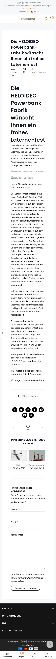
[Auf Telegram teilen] (41, 409)
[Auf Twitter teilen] (21, 409)
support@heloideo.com (30, 3)
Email (14, 522)
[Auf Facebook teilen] (14, 409)
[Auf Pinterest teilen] (28, 409)
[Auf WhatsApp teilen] (31, 415)
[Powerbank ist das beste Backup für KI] (13, 428)
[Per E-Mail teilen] (24, 415)
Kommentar (18, 534)
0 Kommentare (30, 396)
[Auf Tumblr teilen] (34, 409)
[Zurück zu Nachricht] (28, 428)
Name (14, 509)
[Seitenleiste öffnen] (3, 333)
